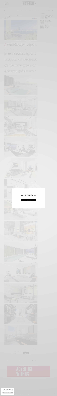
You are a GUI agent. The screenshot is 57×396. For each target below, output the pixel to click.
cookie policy (7, 390)
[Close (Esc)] (43, 190)
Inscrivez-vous (28, 200)
